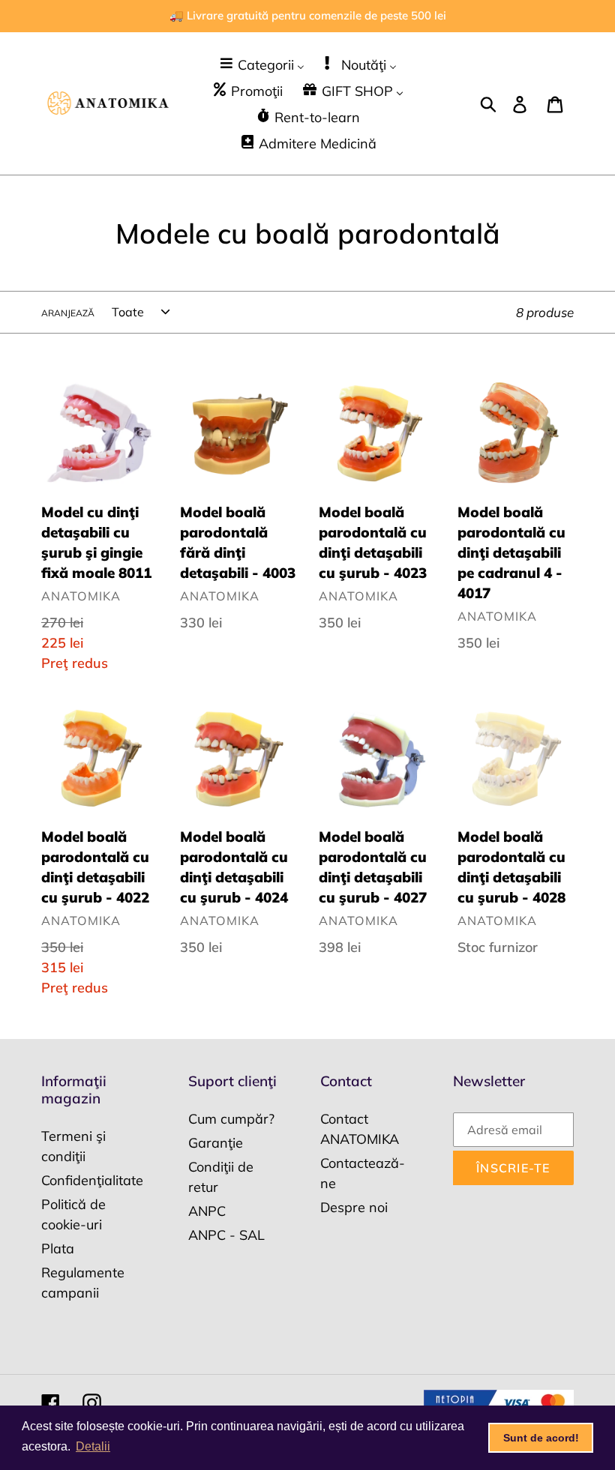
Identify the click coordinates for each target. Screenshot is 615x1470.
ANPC (207, 1211)
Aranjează (67, 313)
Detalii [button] (93, 1446)
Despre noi (354, 1207)
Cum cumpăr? (231, 1118)
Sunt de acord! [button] (541, 1438)
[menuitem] (261, 64)
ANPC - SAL (226, 1235)
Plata (57, 1248)
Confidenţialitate (92, 1180)
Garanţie (215, 1142)
